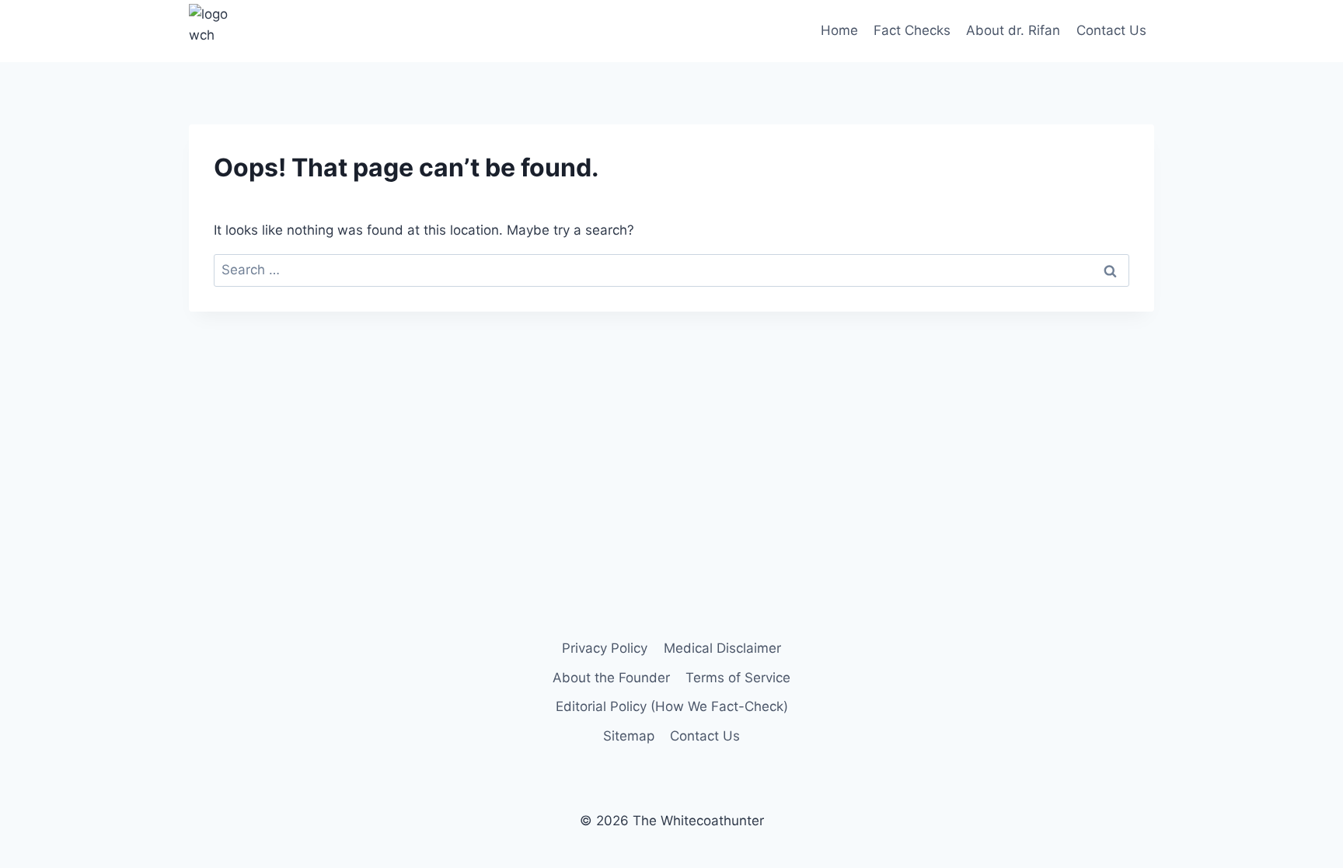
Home (839, 30)
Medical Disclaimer (722, 648)
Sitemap (628, 736)
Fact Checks (912, 30)
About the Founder (611, 677)
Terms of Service (737, 677)
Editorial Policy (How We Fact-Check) (672, 706)
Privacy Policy (604, 648)
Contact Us (1111, 30)
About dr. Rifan (1013, 30)
